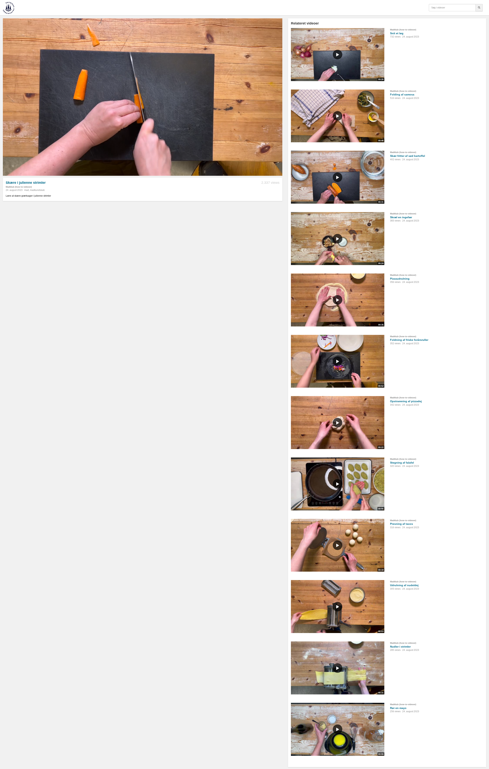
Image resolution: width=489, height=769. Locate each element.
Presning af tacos (401, 523)
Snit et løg (396, 33)
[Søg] (479, 7)
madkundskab (37, 190)
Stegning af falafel (402, 462)
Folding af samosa (402, 94)
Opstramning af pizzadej (406, 401)
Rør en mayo (398, 708)
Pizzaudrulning (400, 278)
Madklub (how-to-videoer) (19, 187)
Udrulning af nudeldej (404, 585)
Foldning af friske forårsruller (409, 339)
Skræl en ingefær (401, 217)
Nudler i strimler (400, 646)
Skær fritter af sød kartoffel (407, 155)
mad (26, 190)
